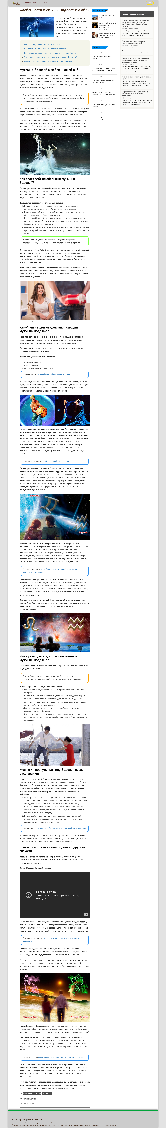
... (143, 35)
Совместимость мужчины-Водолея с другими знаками (48, 61)
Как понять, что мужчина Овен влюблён (103, 106)
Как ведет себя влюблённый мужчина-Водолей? (45, 49)
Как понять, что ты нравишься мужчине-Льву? (103, 81)
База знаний (30, 3)
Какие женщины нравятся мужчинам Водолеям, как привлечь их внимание (101, 119)
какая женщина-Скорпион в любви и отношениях (60, 1057)
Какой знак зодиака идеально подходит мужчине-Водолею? (51, 53)
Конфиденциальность (35, 1120)
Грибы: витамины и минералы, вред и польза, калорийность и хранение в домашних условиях (136, 60)
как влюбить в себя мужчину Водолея (53, 374)
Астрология (47, 1093)
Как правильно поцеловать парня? (102, 57)
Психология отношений (32, 1093)
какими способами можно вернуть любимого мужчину (61, 828)
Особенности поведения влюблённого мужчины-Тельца (103, 94)
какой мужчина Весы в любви (55, 461)
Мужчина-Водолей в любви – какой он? (42, 45)
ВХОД (149, 2)
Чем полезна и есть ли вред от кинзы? (136, 77)
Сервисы (43, 3)
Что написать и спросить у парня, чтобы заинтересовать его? (104, 69)
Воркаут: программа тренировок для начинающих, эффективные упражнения (135, 94)
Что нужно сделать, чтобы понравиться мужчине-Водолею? (50, 57)
